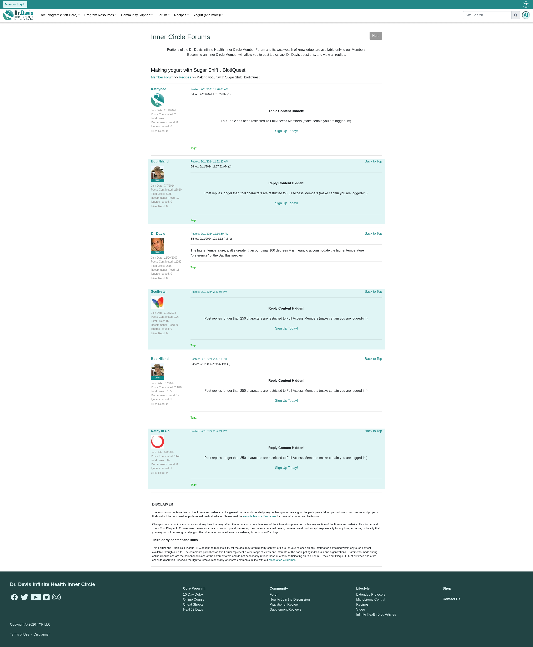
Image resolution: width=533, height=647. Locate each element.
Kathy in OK (160, 431)
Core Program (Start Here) (58, 15)
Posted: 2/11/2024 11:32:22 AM (209, 161)
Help (375, 35)
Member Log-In (15, 4)
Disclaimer (42, 634)
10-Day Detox (193, 594)
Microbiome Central (370, 599)
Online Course (193, 599)
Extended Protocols (370, 594)
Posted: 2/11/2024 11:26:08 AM (209, 89)
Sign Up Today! (286, 131)
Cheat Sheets (193, 604)
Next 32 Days (193, 609)
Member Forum (162, 77)
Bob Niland (160, 161)
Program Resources (99, 15)
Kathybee (158, 89)
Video (360, 609)
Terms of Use (19, 634)
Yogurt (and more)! (207, 15)
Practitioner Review (284, 604)
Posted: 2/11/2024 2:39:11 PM (209, 359)
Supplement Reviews (285, 609)
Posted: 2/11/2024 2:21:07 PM (209, 291)
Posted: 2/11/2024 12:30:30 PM (210, 233)
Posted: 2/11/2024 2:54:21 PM (209, 431)
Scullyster (159, 291)
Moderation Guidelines (282, 559)
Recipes (180, 15)
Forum (162, 15)
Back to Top (373, 161)
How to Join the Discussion (290, 599)
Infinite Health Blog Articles (376, 614)
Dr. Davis (158, 233)
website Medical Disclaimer (259, 516)
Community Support (135, 15)
